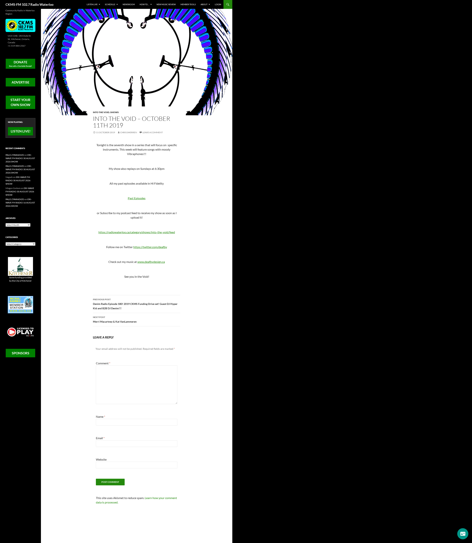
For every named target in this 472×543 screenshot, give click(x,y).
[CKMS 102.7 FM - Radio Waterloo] (20, 25)
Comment (103, 363)
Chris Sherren (128, 132)
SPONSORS (20, 353)
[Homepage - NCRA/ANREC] (20, 304)
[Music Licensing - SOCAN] (20, 332)
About (204, 4)
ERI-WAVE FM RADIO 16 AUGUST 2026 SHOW (20, 202)
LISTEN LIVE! (20, 131)
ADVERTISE (20, 82)
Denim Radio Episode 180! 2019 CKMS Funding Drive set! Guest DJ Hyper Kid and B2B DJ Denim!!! (135, 304)
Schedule (110, 4)
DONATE (20, 63)
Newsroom (129, 4)
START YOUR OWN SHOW (20, 102)
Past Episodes (136, 198)
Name (100, 416)
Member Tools (188, 4)
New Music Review (166, 4)
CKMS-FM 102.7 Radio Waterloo (29, 4)
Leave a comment (153, 132)
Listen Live (92, 4)
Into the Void (101, 112)
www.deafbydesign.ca (151, 261)
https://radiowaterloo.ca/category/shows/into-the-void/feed (136, 232)
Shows (114, 112)
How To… (144, 4)
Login (218, 4)
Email (100, 438)
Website (101, 459)
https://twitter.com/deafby (150, 247)
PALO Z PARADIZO (15, 155)
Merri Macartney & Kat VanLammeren (115, 319)
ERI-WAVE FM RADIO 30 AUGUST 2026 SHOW (20, 158)
